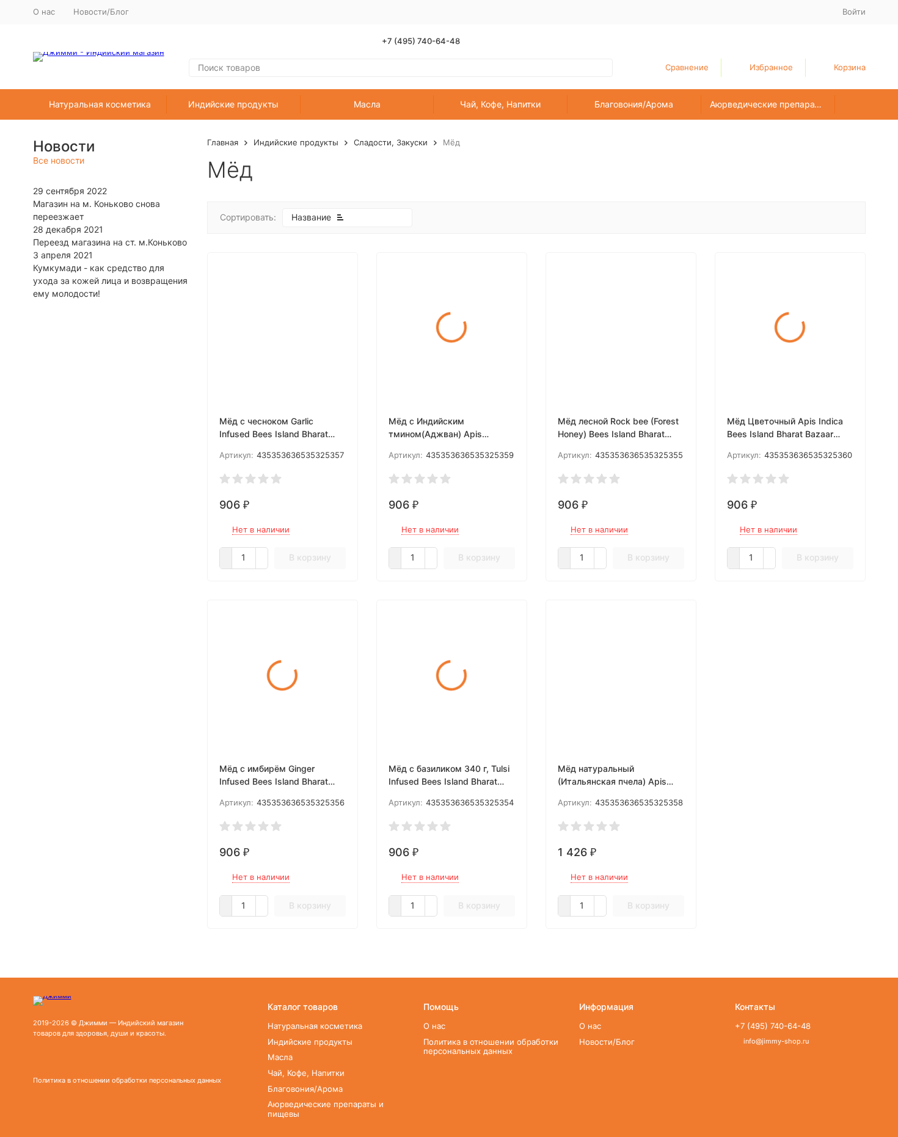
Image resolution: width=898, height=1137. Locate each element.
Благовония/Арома (633, 104)
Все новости (58, 160)
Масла (367, 104)
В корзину (310, 557)
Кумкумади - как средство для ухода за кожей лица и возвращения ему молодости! (110, 281)
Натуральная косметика (100, 104)
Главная (222, 142)
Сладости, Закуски (391, 142)
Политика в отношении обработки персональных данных (127, 1080)
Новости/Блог (101, 11)
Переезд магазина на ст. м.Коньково (110, 242)
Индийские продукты (233, 104)
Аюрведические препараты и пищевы (772, 104)
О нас (44, 11)
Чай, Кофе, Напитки (500, 104)
